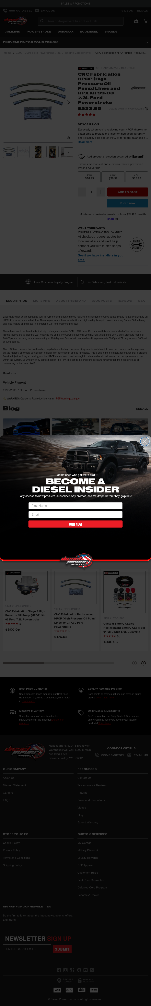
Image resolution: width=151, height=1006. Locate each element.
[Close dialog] (144, 441)
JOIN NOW (75, 524)
